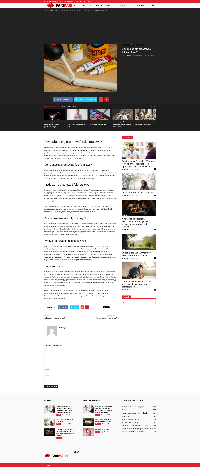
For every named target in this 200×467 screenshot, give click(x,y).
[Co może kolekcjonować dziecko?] (139, 181)
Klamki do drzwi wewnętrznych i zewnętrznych (137, 429)
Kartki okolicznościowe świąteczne (133, 407)
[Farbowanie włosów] (88, 432)
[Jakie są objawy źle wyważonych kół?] (77, 116)
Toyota (124, 410)
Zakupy (131, 5)
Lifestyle (98, 5)
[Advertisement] (100, 27)
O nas (76, 1)
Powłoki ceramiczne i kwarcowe (132, 432)
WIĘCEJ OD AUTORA (69, 106)
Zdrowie (140, 5)
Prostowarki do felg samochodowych (135, 45)
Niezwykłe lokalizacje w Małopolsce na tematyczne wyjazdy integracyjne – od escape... (135, 223)
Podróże (124, 215)
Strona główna (69, 1)
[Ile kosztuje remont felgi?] (145, 116)
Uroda (123, 5)
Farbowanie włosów (102, 429)
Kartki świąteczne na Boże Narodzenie (135, 425)
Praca (115, 5)
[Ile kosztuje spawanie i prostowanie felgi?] (54, 116)
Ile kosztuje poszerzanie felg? (54, 318)
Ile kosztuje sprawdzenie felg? (106, 318)
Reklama (82, 1)
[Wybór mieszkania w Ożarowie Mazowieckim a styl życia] (139, 242)
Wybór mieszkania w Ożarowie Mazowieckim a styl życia (136, 254)
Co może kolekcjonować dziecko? (138, 192)
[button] (153, 5)
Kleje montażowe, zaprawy (131, 419)
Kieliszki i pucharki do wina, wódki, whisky (136, 413)
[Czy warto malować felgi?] (100, 116)
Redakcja (128, 55)
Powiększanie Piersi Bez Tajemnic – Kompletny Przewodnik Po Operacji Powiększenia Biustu (138, 164)
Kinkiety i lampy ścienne (130, 422)
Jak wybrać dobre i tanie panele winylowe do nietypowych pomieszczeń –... (137, 284)
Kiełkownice (126, 416)
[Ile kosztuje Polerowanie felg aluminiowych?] (122, 116)
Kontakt (89, 1)
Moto (123, 45)
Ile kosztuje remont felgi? (143, 124)
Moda (107, 5)
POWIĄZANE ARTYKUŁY (52, 106)
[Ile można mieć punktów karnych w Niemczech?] (88, 422)
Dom (83, 5)
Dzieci (90, 5)
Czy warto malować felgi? (98, 124)
